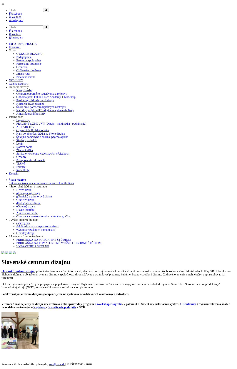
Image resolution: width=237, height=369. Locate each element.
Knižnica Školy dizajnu (30, 103)
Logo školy (23, 120)
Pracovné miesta (25, 77)
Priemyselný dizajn (28, 193)
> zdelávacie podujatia (62, 307)
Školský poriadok (26, 140)
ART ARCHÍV (25, 126)
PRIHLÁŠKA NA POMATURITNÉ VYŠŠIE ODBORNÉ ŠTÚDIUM (58, 243)
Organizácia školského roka (32, 130)
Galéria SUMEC (19, 83)
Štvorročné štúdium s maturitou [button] (28, 186)
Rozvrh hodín (24, 146)
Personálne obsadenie (28, 63)
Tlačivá (20, 163)
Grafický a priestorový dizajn (34, 196)
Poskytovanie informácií (30, 160)
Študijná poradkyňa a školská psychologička (42, 136)
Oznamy (21, 156)
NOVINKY (16, 80)
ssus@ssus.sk (57, 364)
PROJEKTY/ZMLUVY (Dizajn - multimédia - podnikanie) (51, 123)
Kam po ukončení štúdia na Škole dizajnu (40, 133)
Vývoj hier (23, 223)
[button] (41, 181)
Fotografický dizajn (28, 203)
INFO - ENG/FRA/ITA (23, 43)
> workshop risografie (108, 304)
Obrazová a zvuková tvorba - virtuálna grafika (43, 216)
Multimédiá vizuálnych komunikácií (37, 226)
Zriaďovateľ (23, 73)
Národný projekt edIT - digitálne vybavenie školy (45, 110)
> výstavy (39, 307)
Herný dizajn (23, 189)
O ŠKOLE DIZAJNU (29, 53)
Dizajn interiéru (25, 209)
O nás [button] (12, 50)
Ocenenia (21, 67)
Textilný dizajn (25, 233)
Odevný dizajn (25, 206)
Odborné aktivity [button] (19, 87)
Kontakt (13, 173)
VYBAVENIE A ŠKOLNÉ (32, 246)
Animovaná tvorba (27, 213)
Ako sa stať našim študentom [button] (26, 236)
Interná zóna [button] (16, 117)
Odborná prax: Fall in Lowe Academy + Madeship (46, 97)
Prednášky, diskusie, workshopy (35, 100)
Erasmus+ (15, 47)
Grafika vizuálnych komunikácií (35, 229)
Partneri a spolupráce (28, 60)
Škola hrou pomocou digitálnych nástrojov (41, 107)
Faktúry (20, 166)
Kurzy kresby (24, 90)
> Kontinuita (188, 304)
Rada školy (22, 170)
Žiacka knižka (24, 150)
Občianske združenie (28, 70)
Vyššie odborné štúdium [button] (23, 219)
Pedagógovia (23, 57)
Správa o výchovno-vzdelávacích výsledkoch (42, 153)
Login (19, 143)
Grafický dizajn (25, 199)
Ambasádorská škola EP (30, 113)
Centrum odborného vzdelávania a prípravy (41, 93)
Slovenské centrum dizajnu (18, 271)
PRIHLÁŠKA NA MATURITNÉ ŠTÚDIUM (43, 239)
